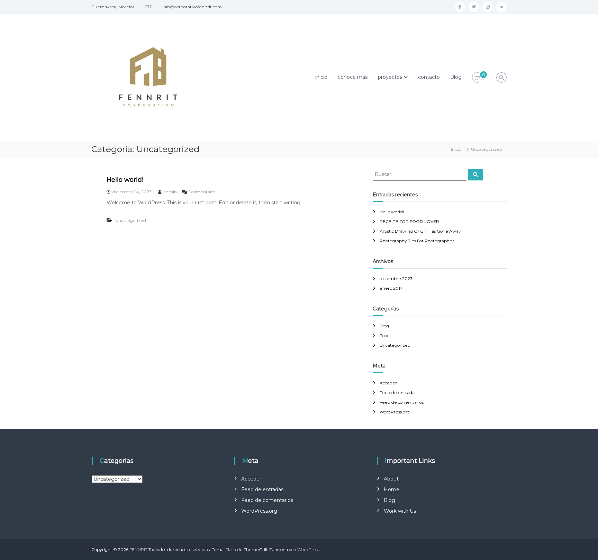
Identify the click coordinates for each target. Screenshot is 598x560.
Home (391, 489)
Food (385, 335)
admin (170, 191)
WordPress (308, 549)
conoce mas (353, 77)
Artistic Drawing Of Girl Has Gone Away (420, 231)
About (391, 479)
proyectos (390, 77)
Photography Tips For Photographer (417, 240)
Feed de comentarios (402, 402)
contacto (429, 77)
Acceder (388, 382)
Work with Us (400, 511)
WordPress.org (395, 411)
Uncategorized (130, 220)
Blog (456, 77)
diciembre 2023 (396, 278)
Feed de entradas (398, 392)
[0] (477, 78)
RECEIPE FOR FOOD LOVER (409, 221)
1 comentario (202, 191)
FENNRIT (138, 549)
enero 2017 (391, 288)
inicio (321, 77)
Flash (231, 549)
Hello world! (125, 180)
